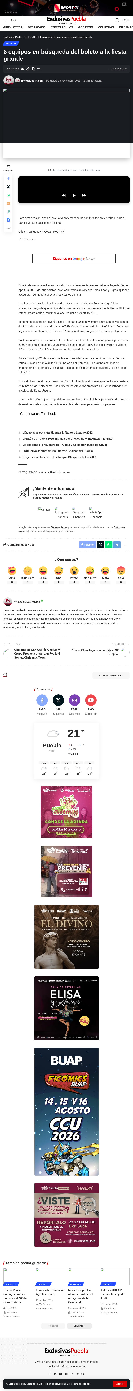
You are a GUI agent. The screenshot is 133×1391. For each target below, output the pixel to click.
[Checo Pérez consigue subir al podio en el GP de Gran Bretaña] (17, 1276)
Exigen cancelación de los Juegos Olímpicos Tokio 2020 (59, 457)
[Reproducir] (73, 195)
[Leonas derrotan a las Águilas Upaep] (50, 1276)
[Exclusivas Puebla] (66, 20)
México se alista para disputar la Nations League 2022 (57, 432)
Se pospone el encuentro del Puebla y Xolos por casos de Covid (64, 444)
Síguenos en (63, 258)
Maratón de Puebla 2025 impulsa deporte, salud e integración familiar (67, 438)
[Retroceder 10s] (64, 195)
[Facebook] (42, 705)
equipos (44, 472)
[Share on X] (8, 187)
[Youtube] (91, 705)
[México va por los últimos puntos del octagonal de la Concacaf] (82, 1276)
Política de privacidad (54, 1384)
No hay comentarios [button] (113, 675)
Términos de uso (59, 527)
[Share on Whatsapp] (8, 195)
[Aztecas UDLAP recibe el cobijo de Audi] (115, 1276)
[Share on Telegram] (117, 544)
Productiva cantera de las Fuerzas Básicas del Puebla (57, 450)
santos (66, 472)
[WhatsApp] (82, 1374)
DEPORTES (11, 43)
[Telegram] (77, 1374)
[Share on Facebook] (8, 178)
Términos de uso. (81, 1384)
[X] (58, 705)
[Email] (22, 69)
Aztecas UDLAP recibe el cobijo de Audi (113, 1294)
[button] (120, 1384)
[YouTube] (61, 1374)
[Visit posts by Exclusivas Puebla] (8, 80)
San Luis (55, 472)
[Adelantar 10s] (84, 195)
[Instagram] (74, 705)
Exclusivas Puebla (32, 80)
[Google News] (67, 1374)
